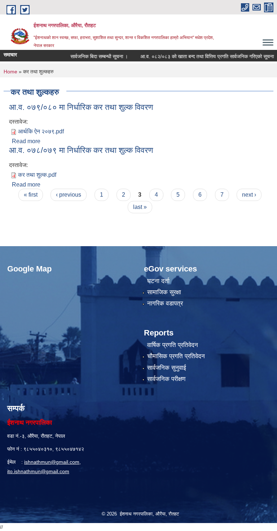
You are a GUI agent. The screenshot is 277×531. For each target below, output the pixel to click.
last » (140, 207)
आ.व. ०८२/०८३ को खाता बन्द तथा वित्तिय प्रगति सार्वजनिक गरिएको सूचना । (202, 56)
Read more (26, 141)
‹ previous (68, 195)
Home (10, 71)
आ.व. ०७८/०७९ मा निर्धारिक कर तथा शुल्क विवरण (81, 150)
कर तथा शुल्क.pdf (37, 175)
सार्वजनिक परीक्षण (166, 379)
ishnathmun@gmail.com (51, 462)
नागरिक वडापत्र (165, 303)
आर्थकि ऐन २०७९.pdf (41, 131)
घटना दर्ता (158, 281)
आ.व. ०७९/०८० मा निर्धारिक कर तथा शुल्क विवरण (81, 107)
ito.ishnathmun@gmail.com (38, 471)
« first (31, 195)
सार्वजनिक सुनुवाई (166, 367)
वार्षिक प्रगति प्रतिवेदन (172, 345)
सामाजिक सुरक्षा (164, 292)
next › (249, 195)
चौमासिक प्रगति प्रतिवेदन (176, 356)
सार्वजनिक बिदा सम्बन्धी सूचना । (91, 56)
